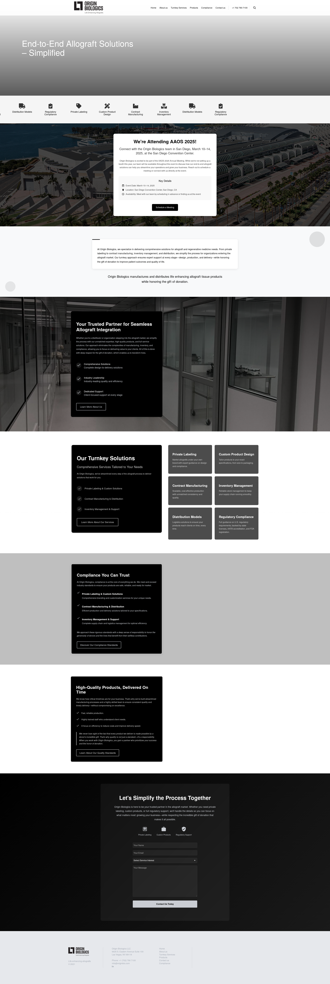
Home (153, 7)
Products (194, 7)
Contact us (220, 7)
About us (163, 7)
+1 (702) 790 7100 (127, 960)
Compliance (206, 7)
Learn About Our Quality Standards (98, 752)
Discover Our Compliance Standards (99, 644)
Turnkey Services (179, 7)
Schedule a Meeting (165, 207)
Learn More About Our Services (97, 522)
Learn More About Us (91, 406)
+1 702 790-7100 (240, 7)
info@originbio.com (121, 963)
